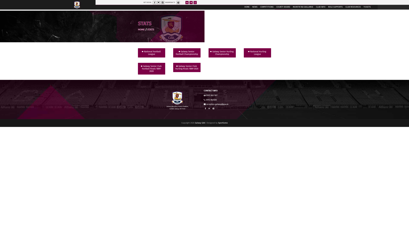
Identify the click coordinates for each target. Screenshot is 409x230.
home (141, 29)
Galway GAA (200, 123)
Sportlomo (223, 123)
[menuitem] (247, 7)
